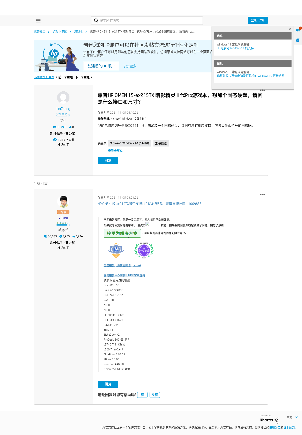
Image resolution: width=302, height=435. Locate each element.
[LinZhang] (63, 97)
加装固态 (161, 143)
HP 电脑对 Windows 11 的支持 (235, 48)
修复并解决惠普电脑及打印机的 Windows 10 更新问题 (250, 76)
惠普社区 (39, 31)
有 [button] (142, 395)
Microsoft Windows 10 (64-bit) (129, 143)
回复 (108, 160)
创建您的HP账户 (101, 66)
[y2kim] (63, 201)
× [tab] (290, 29)
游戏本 (78, 31)
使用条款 (275, 427)
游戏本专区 (60, 31)
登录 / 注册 (258, 20)
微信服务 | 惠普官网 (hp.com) (122, 265)
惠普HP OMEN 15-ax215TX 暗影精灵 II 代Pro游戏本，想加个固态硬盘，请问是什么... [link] (142, 31)
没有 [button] (154, 395)
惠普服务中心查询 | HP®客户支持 (124, 275)
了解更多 (129, 66)
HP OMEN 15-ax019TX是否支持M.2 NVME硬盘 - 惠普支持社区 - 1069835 (150, 204)
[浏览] (37, 20)
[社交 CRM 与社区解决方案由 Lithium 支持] (269, 419)
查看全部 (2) (115, 150)
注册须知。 (291, 427)
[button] (262, 90)
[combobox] (147, 20)
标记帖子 (63, 145)
